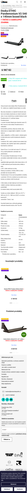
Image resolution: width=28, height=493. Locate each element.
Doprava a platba (6, 365)
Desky (20, 215)
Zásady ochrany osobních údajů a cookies (13, 372)
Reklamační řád (6, 369)
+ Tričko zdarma (17, 86)
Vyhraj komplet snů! (7, 414)
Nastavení (13, 484)
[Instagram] (7, 399)
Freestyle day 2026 (7, 407)
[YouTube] (11, 399)
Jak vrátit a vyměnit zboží (9, 367)
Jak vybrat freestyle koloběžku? (10, 410)
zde (2, 480)
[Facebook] (3, 399)
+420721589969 (10, 395)
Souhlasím (20, 489)
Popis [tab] (14, 101)
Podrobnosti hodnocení (7, 28)
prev (1, 275)
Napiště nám (5, 376)
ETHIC (7, 30)
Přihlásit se (7, 439)
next (26, 275)
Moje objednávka (6, 383)
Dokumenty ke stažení (8, 381)
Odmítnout (7, 489)
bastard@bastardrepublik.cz (13, 391)
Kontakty (4, 374)
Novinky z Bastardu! (7, 379)
